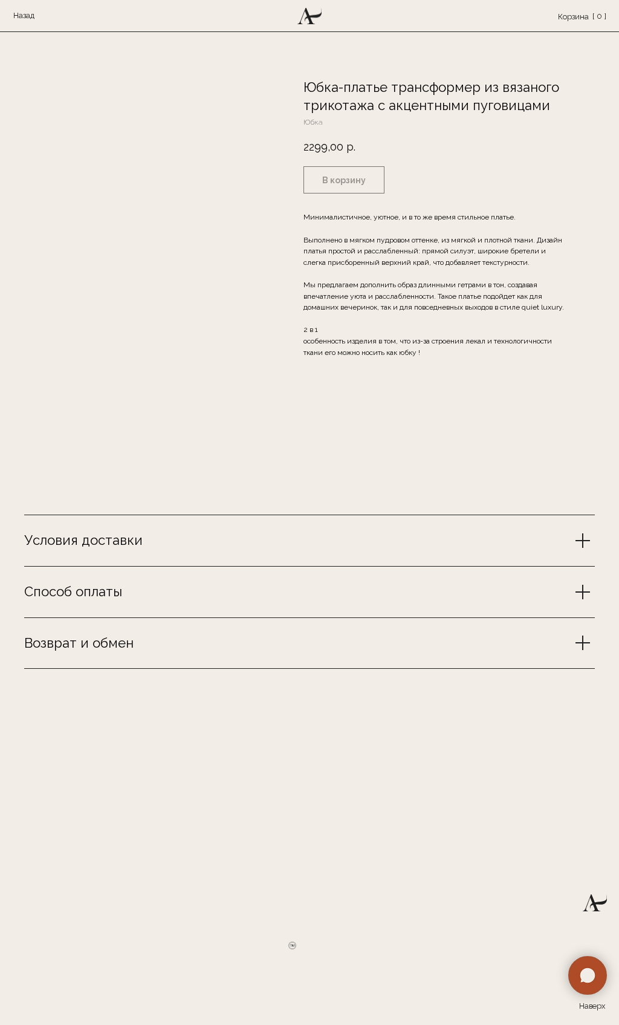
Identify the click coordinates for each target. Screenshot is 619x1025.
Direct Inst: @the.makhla (361, 827)
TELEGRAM (337, 814)
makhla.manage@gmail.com (450, 788)
